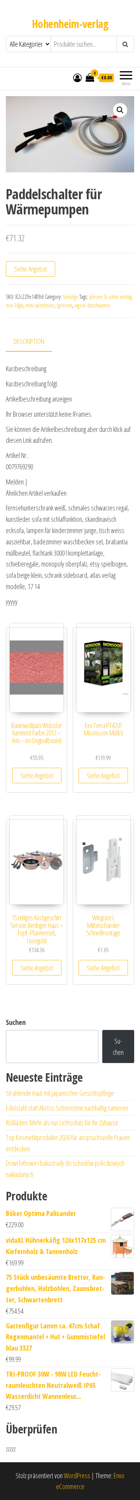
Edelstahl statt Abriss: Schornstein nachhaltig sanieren (67, 1107)
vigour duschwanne (92, 305)
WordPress (77, 1475)
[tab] (35, 342)
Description (29, 341)
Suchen (16, 1022)
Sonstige (70, 296)
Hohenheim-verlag (70, 23)
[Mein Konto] (77, 77)
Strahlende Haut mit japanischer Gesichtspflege (60, 1093)
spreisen (64, 305)
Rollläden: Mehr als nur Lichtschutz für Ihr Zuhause (62, 1122)
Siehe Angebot (30, 269)
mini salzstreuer (40, 305)
